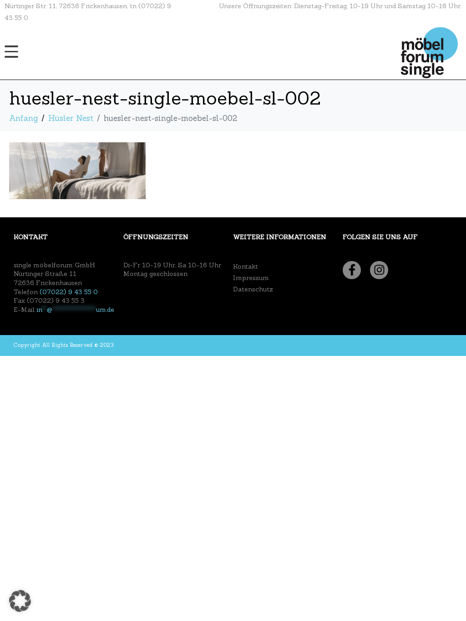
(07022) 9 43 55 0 (69, 292)
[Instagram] (379, 270)
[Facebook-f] (352, 270)
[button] (20, 601)
